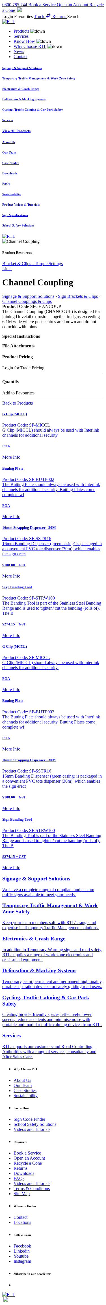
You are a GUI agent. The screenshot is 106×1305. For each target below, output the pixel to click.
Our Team (23, 1085)
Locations (22, 1222)
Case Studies (25, 1090)
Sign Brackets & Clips (78, 296)
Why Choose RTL (30, 46)
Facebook (22, 1246)
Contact (20, 56)
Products (21, 31)
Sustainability (26, 1095)
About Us (22, 1080)
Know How (24, 41)
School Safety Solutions (35, 1124)
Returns (20, 1168)
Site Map (22, 1193)
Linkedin (22, 1251)
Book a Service (27, 1153)
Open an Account (29, 1158)
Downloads (24, 1173)
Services (21, 36)
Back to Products (17, 403)
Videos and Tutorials (32, 1129)
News (19, 51)
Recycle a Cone (28, 1163)
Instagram (22, 1261)
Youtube (21, 1256)
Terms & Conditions (32, 1188)
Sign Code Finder (29, 1119)
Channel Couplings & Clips (27, 301)
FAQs (19, 1178)
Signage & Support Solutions (28, 296)
